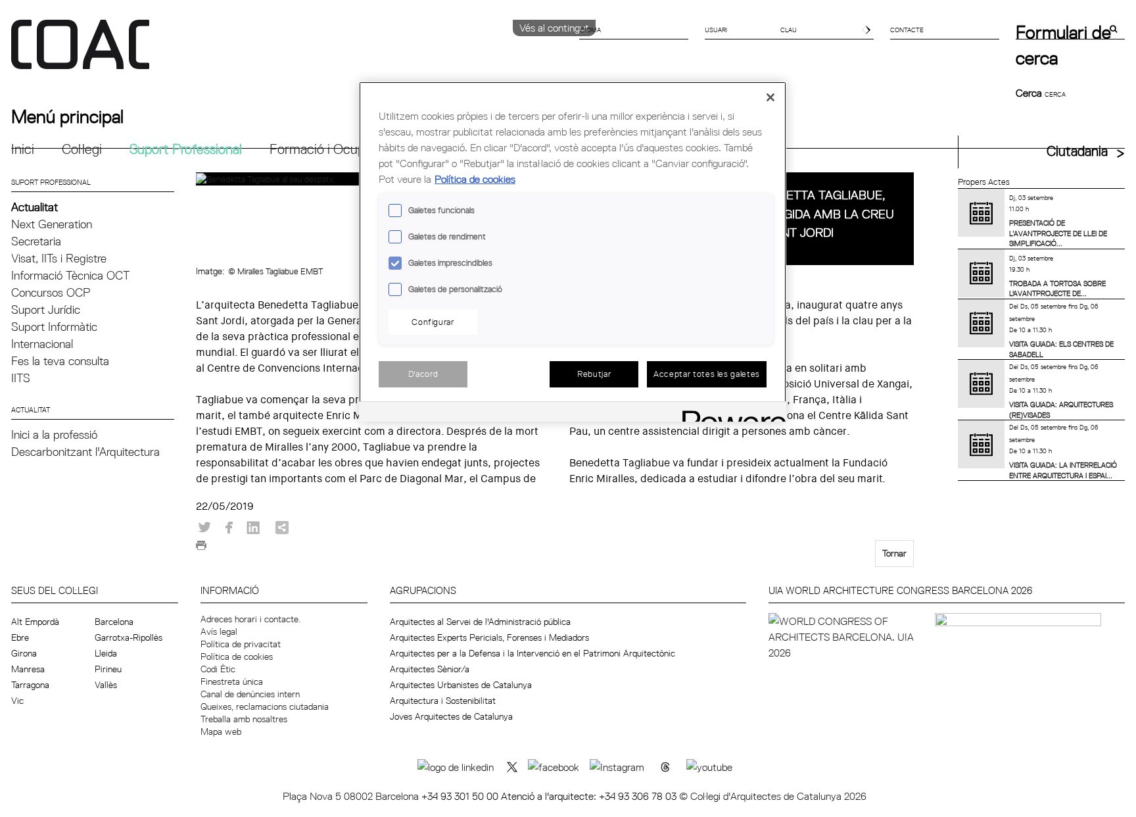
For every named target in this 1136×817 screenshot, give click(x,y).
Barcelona (114, 622)
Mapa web (221, 731)
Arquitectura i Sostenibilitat (443, 700)
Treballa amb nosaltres (244, 719)
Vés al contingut (554, 27)
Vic (17, 700)
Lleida (106, 653)
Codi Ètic (218, 669)
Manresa (28, 669)
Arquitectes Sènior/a (429, 669)
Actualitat (34, 206)
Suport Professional (186, 149)
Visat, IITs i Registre (58, 258)
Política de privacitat (241, 644)
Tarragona (30, 685)
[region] (572, 252)
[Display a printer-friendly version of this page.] (201, 549)
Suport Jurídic (45, 309)
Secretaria (36, 241)
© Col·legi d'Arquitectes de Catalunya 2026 (772, 796)
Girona (24, 653)
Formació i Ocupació (329, 149)
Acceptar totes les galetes (706, 374)
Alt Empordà (35, 622)
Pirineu (108, 669)
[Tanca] (770, 97)
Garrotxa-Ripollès (128, 637)
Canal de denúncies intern (250, 694)
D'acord (423, 374)
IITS (20, 377)
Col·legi (82, 149)
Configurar (433, 322)
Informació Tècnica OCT (70, 275)
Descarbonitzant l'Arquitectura (85, 451)
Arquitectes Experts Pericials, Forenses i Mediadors (489, 637)
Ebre (20, 637)
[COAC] (289, 52)
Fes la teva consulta (60, 360)
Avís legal (219, 631)
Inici (22, 149)
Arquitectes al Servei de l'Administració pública (480, 622)
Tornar (894, 553)
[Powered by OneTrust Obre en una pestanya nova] (730, 413)
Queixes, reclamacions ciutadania (265, 706)
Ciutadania (1077, 151)
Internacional (42, 343)
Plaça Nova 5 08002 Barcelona (352, 796)
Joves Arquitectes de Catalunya (451, 716)
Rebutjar (594, 374)
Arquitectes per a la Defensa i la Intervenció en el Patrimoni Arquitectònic (532, 653)
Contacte (907, 29)
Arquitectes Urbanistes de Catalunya (461, 685)
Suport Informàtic (54, 326)
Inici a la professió (54, 434)
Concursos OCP (50, 292)
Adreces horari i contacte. (250, 619)
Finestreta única (232, 681)
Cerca (1030, 93)
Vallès (106, 685)
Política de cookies (237, 656)
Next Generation (51, 224)
